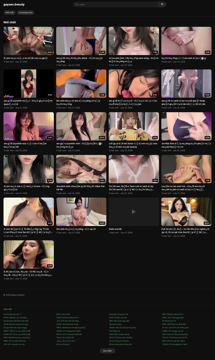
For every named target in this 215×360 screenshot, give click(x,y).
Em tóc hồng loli (62, 344)
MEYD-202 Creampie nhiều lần (69, 334)
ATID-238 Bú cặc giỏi (118, 318)
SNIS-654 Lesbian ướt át (119, 334)
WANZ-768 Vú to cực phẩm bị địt (17, 331)
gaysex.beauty (14, 4)
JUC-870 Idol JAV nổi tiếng (67, 321)
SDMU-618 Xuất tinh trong (67, 324)
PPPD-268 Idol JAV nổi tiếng (15, 318)
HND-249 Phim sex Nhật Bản (174, 324)
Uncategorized (25, 12)
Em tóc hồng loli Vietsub (119, 341)
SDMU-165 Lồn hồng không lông (122, 327)
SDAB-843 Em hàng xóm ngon (16, 324)
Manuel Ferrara (115, 324)
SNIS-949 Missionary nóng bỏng (17, 337)
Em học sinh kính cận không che (175, 327)
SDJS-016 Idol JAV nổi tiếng (120, 337)
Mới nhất (10, 12)
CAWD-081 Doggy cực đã (172, 331)
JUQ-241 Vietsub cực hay (14, 344)
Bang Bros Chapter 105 (118, 314)
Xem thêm (107, 351)
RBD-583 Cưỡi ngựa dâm (119, 321)
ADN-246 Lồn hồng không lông (175, 334)
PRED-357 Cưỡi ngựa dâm (173, 318)
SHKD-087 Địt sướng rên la (67, 318)
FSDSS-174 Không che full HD (174, 337)
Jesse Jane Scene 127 (65, 341)
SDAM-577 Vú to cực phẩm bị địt (17, 334)
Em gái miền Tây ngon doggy (15, 327)
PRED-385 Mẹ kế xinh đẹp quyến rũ (71, 327)
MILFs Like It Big (63, 314)
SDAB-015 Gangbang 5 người (68, 331)
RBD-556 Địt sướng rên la (172, 314)
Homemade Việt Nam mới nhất (16, 321)
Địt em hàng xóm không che (120, 344)
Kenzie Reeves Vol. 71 (13, 314)
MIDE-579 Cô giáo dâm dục (15, 341)
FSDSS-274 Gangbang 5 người (174, 344)
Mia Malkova (114, 331)
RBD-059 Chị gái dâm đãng (173, 341)
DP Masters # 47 (169, 321)
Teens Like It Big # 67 (65, 337)
